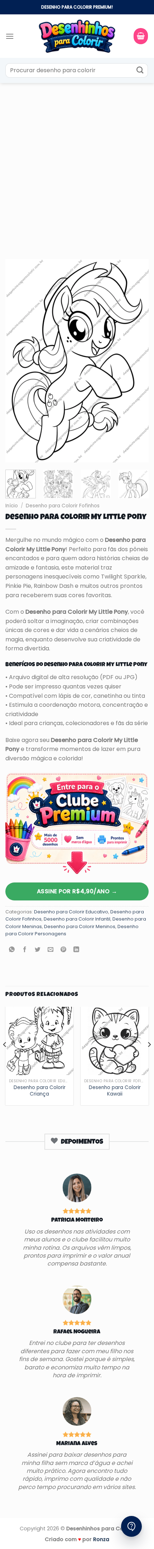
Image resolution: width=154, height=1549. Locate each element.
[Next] (136, 361)
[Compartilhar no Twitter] (38, 950)
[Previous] (17, 361)
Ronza (101, 1539)
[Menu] (9, 36)
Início (11, 505)
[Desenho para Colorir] (77, 36)
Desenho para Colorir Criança (40, 1090)
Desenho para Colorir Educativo (71, 912)
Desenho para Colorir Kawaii (115, 1090)
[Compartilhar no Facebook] (25, 950)
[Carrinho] (141, 36)
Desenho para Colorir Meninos (79, 926)
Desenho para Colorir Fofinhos (63, 505)
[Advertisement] (77, 164)
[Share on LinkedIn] (76, 950)
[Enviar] (140, 70)
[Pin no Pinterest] (63, 950)
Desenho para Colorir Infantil (77, 919)
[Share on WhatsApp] (12, 950)
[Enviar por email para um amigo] (51, 950)
